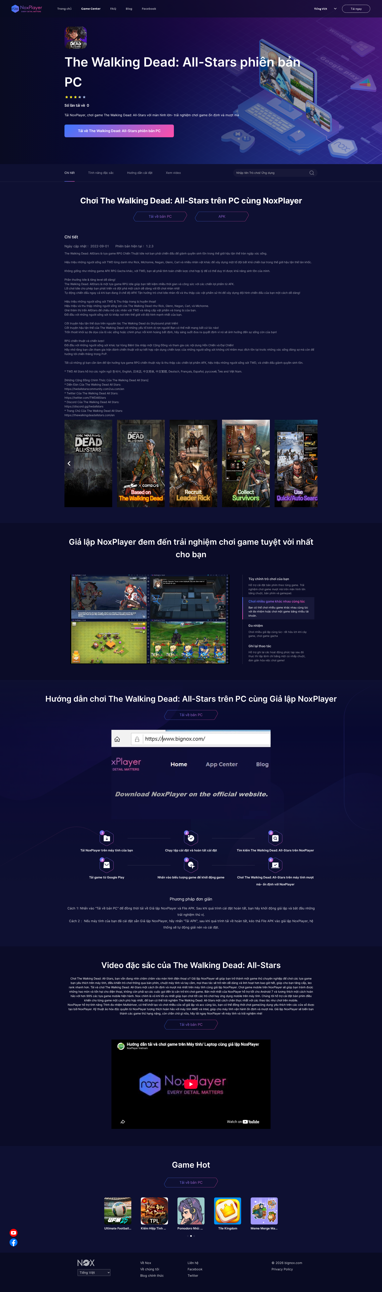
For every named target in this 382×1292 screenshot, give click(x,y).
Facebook (149, 8)
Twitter (193, 1275)
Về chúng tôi (149, 1269)
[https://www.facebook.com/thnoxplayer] (14, 1242)
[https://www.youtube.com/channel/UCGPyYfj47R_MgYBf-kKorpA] (14, 1233)
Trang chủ (64, 8)
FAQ (113, 8)
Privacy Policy (282, 1269)
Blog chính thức (152, 1275)
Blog (129, 8)
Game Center (91, 8)
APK (221, 216)
